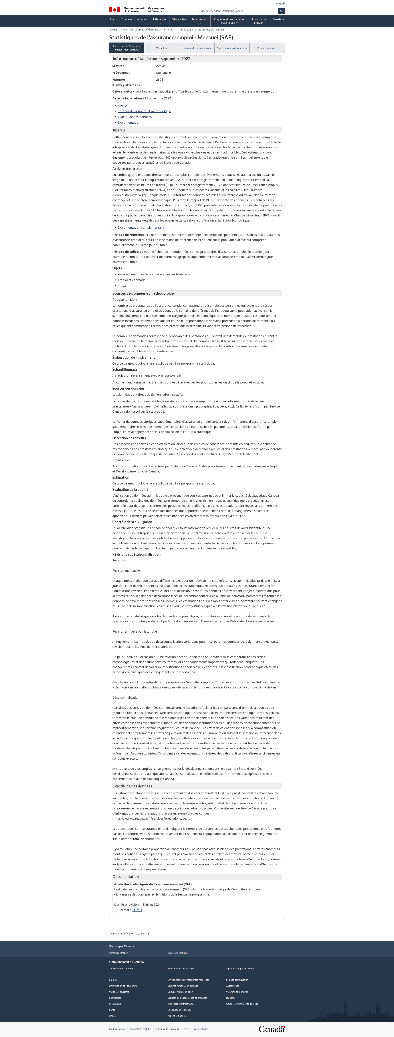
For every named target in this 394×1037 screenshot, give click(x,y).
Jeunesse (230, 997)
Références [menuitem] (159, 19)
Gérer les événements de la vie (242, 1003)
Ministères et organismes (181, 968)
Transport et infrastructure (182, 1003)
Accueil (113, 29)
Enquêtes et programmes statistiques (203, 29)
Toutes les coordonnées (121, 968)
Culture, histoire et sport (180, 991)
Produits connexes (267, 47)
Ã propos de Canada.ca (167, 1028)
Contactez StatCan (118, 952)
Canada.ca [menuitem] (278, 19)
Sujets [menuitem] (113, 19)
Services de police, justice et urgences (187, 997)
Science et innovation (237, 979)
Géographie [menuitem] (179, 19)
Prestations (115, 1003)
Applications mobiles (140, 1028)
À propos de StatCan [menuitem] (259, 21)
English (280, 3)
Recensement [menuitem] (199, 19)
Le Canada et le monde (179, 1009)
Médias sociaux (117, 1028)
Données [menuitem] (127, 19)
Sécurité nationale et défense (183, 985)
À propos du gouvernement (240, 968)
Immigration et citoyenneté (123, 985)
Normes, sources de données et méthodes (149, 29)
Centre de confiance (178, 952)
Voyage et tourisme (119, 991)
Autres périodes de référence (232, 47)
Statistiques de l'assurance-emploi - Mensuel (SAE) (127, 47)
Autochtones (232, 985)
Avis (186, 1028)
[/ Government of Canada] (137, 10)
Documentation (129, 122)
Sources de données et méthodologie (144, 111)
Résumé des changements (197, 47)
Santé (112, 1009)
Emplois (113, 979)
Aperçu (123, 105)
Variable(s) (162, 47)
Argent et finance (177, 1015)
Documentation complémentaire (141, 227)
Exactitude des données (135, 117)
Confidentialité (200, 1028)
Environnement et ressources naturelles (188, 979)
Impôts (113, 1015)
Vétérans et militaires (237, 991)
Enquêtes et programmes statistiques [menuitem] (229, 21)
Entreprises (115, 997)
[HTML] (137, 910)
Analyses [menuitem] (142, 19)
